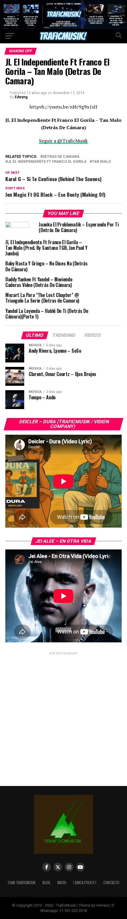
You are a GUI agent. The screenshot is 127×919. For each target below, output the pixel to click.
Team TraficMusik (21, 882)
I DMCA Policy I (84, 882)
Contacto (111, 882)
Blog (46, 882)
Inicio (61, 882)
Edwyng (21, 97)
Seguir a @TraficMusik (63, 140)
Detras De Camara (61, 157)
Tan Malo (101, 162)
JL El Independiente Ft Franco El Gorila (47, 162)
